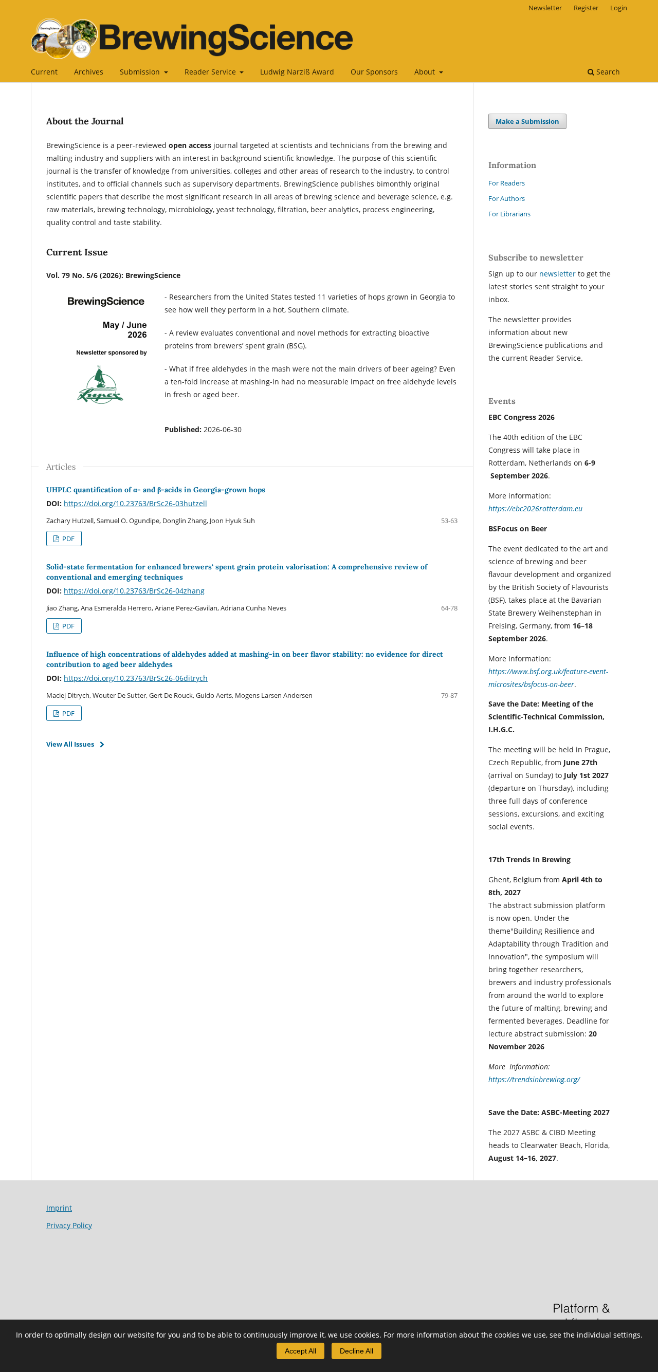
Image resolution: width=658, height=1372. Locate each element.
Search (607, 72)
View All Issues (70, 744)
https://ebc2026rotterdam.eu (535, 508)
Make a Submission (527, 121)
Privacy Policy (69, 1225)
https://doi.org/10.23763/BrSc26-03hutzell (135, 503)
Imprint (59, 1208)
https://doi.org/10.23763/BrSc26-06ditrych (136, 678)
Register (586, 7)
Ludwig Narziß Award (297, 72)
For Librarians (509, 213)
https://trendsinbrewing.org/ (534, 1079)
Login (618, 7)
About (425, 72)
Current (44, 72)
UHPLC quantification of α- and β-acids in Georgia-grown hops (155, 489)
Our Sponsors (374, 72)
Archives (88, 72)
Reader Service (211, 72)
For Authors (506, 198)
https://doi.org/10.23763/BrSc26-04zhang (134, 591)
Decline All (356, 1351)
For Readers (506, 183)
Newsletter (545, 7)
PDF (68, 538)
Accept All (300, 1351)
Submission (141, 72)
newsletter (558, 274)
